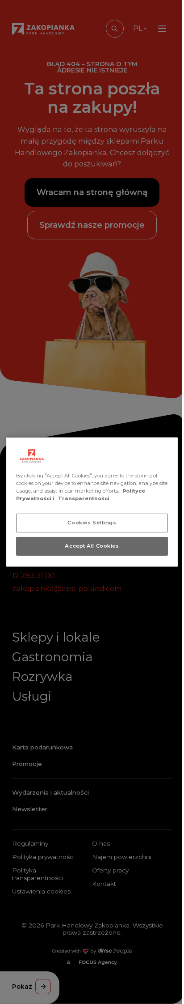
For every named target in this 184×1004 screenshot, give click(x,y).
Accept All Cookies (92, 546)
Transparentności (83, 498)
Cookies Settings (91, 522)
